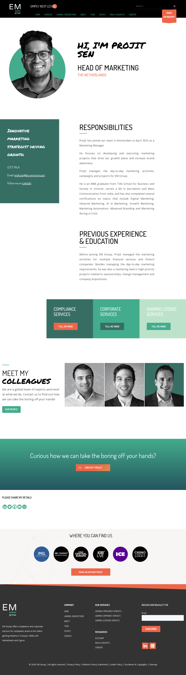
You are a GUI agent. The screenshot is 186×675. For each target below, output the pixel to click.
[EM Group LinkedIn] (145, 646)
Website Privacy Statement (95, 664)
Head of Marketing (108, 67)
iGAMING (98, 616)
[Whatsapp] (24, 507)
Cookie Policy (115, 664)
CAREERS (99, 647)
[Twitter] (9, 507)
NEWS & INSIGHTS (102, 643)
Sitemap (153, 664)
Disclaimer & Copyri (135, 664)
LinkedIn (26, 183)
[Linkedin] (4, 507)
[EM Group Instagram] (152, 646)
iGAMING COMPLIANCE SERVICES (108, 611)
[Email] (19, 507)
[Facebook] (14, 507)
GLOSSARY (99, 638)
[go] (174, 6)
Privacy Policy (74, 664)
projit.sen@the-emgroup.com (29, 175)
